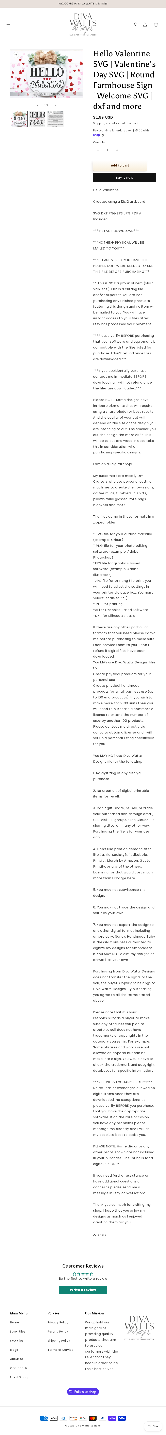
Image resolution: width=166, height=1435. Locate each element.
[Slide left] (37, 105)
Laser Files (18, 1331)
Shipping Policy (59, 1341)
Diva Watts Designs (88, 1425)
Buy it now (124, 177)
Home (14, 1322)
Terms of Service (61, 1350)
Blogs (14, 1350)
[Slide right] (55, 105)
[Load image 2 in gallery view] (37, 119)
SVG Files (16, 1341)
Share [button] (102, 1235)
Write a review (83, 1290)
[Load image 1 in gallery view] (19, 119)
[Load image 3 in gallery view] (55, 119)
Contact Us (18, 1368)
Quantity (99, 142)
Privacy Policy (58, 1322)
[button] (8, 24)
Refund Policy (58, 1331)
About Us (17, 1359)
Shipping (99, 123)
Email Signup (19, 1377)
